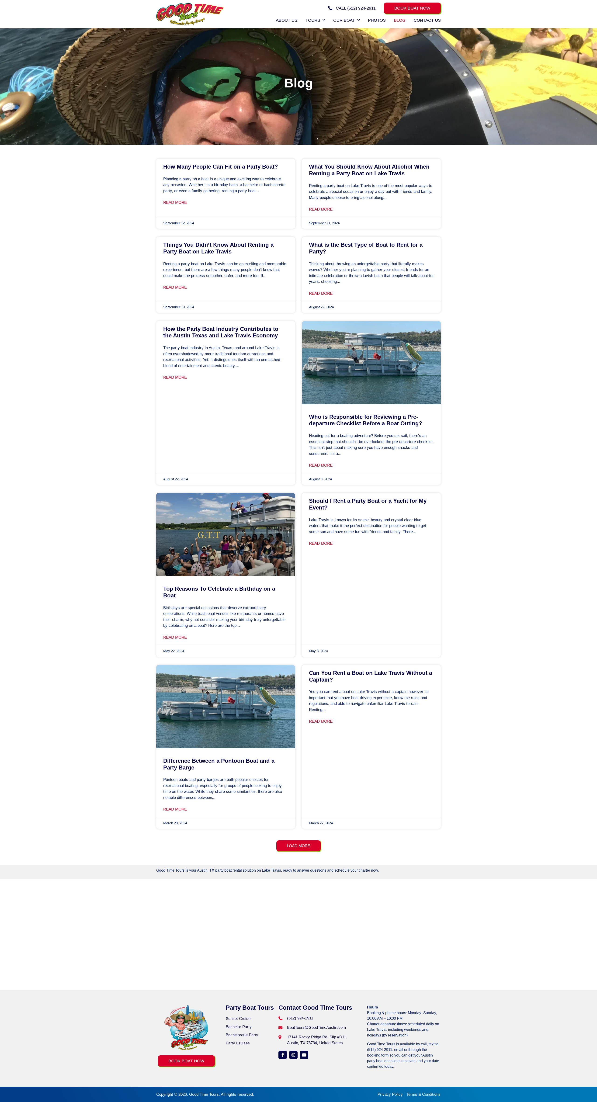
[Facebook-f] (282, 1055)
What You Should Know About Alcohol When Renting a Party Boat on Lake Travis (369, 170)
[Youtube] (304, 1055)
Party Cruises (238, 1043)
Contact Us (427, 20)
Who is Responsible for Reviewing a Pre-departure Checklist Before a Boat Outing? (365, 420)
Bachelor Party (239, 1027)
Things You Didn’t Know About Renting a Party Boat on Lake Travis (218, 248)
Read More (175, 202)
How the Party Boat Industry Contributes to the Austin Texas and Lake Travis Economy (220, 332)
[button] (298, 845)
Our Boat (344, 20)
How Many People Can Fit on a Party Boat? (220, 166)
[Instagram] (293, 1055)
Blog (400, 20)
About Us (286, 20)
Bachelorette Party (242, 1035)
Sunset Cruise (238, 1018)
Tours (312, 20)
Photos (377, 20)
